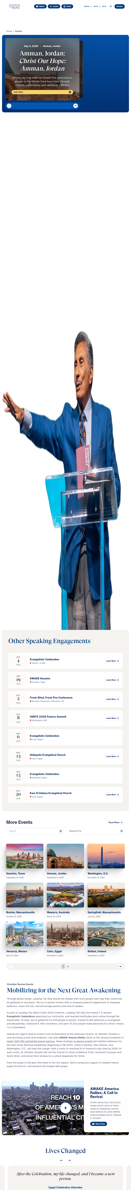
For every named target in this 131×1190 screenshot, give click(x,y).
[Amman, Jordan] (65, 856)
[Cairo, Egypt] (65, 934)
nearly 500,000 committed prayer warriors (31, 1041)
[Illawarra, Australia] (65, 895)
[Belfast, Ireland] (106, 934)
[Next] (75, 106)
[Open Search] (110, 6)
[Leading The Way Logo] (14, 6)
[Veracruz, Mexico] (24, 934)
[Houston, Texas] (24, 856)
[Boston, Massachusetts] (24, 895)
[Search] (60, 831)
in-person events (83, 1041)
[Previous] (9, 106)
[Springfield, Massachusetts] (106, 895)
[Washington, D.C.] (106, 856)
